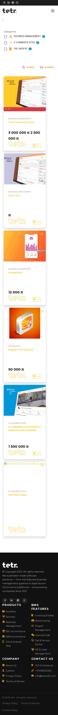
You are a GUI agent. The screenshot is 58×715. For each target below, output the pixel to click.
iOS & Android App (13, 643)
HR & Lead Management (42, 651)
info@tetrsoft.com (45, 676)
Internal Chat (42, 635)
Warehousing (42, 620)
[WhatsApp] (17, 3)
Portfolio (11, 611)
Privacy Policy (13, 676)
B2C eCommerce (15, 631)
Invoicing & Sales (44, 615)
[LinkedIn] (8, 3)
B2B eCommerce (16, 636)
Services (10, 617)
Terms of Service (15, 681)
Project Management (42, 628)
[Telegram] (13, 3)
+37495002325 (43, 670)
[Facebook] (4, 3)
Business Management (13, 624)
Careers (10, 670)
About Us (11, 665)
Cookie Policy (10, 710)
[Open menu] (53, 10)
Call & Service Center (42, 642)
